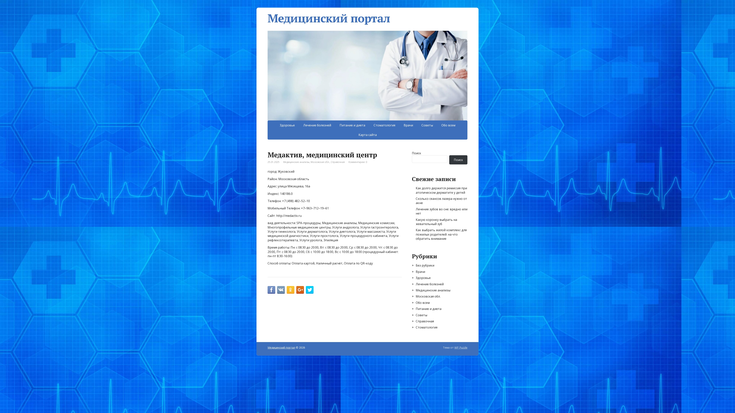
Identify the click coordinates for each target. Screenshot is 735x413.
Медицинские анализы (296, 162)
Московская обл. (320, 162)
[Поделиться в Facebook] (271, 290)
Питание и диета (352, 125)
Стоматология (384, 125)
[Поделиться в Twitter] (310, 290)
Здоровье (287, 125)
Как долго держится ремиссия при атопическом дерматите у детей (441, 190)
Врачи (408, 125)
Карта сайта (368, 135)
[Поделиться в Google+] (300, 290)
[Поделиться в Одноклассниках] (290, 290)
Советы (427, 125)
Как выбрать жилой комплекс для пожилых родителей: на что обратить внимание (441, 234)
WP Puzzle (460, 347)
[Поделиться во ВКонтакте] (281, 290)
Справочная (338, 162)
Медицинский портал (329, 18)
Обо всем (448, 125)
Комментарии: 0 (358, 162)
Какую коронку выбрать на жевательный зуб (436, 222)
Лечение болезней (317, 125)
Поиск (416, 153)
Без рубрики (425, 265)
